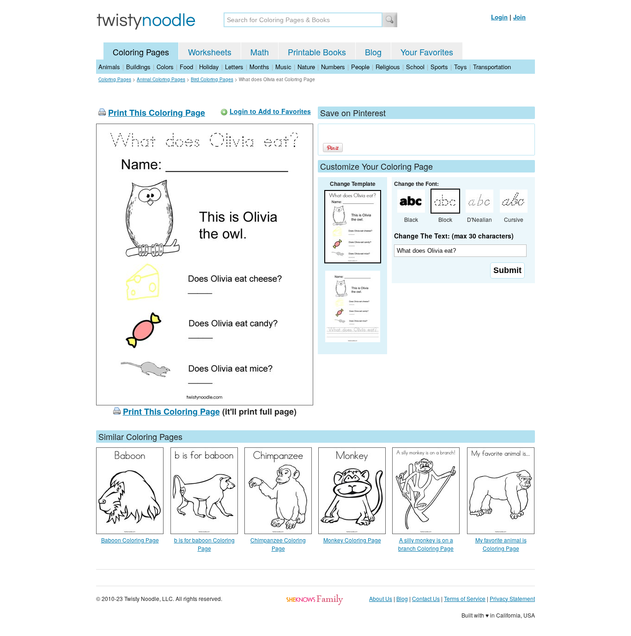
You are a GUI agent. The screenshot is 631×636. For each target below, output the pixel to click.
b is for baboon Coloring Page (204, 544)
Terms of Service (464, 598)
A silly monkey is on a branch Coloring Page (426, 544)
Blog (373, 52)
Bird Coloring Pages (212, 79)
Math (259, 52)
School (415, 66)
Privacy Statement (512, 598)
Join (519, 16)
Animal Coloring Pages (161, 79)
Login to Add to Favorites (270, 111)
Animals (109, 66)
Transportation (492, 66)
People (360, 66)
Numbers (333, 66)
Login (499, 16)
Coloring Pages (141, 52)
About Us (380, 598)
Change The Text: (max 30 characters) (454, 235)
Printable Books (317, 52)
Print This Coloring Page (156, 113)
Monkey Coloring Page (352, 540)
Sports (439, 66)
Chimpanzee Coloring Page (278, 544)
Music (283, 66)
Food (186, 66)
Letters (234, 66)
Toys (460, 66)
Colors (165, 66)
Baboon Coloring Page (130, 540)
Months (259, 66)
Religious (388, 66)
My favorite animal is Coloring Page (501, 544)
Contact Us (426, 598)
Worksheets (209, 52)
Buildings (138, 66)
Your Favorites (426, 52)
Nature (306, 66)
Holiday (209, 66)
